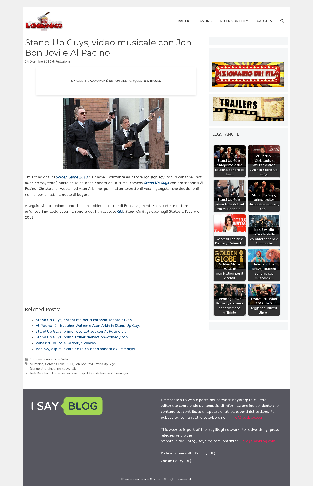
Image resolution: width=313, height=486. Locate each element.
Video (65, 359)
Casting (205, 21)
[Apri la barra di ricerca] (282, 21)
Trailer (182, 21)
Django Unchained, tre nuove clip (53, 369)
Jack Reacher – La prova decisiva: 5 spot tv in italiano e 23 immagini (79, 373)
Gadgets (264, 21)
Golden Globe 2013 (59, 364)
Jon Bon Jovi (84, 364)
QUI (120, 211)
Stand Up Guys (105, 364)
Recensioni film (234, 21)
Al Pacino (36, 364)
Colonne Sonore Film (45, 359)
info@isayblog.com (247, 417)
